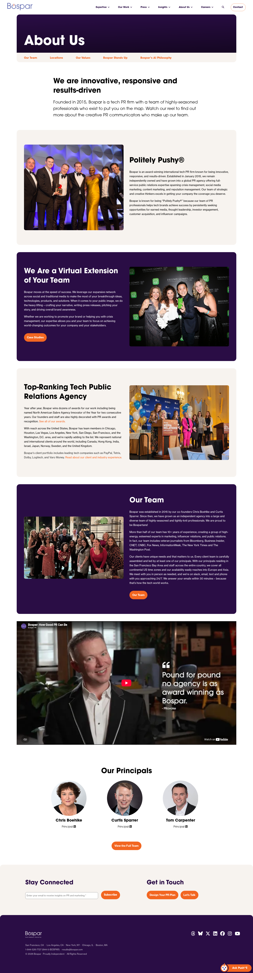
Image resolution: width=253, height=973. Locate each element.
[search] (223, 7)
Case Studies (35, 337)
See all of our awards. (52, 421)
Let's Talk (189, 895)
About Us (184, 7)
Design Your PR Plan (162, 895)
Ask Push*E (239, 968)
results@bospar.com (72, 949)
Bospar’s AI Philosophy (155, 58)
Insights (162, 7)
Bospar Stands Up (115, 58)
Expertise (101, 7)
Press (144, 7)
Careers (205, 7)
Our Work (123, 7)
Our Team (30, 58)
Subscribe (110, 895)
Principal (67, 827)
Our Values (83, 58)
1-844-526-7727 (33, 949)
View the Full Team (126, 845)
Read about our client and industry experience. (93, 457)
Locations (56, 58)
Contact (238, 7)
